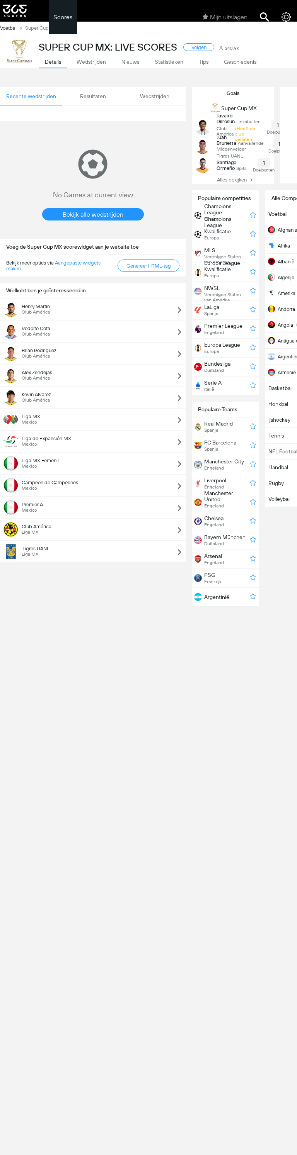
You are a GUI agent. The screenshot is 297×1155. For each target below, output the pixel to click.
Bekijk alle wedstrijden (93, 214)
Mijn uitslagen (229, 17)
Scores (62, 17)
